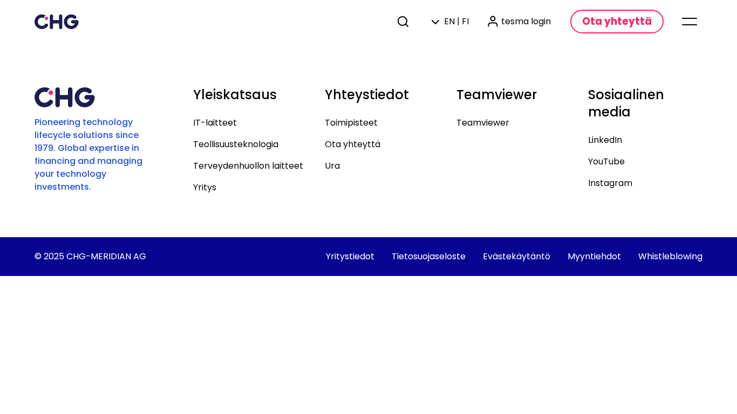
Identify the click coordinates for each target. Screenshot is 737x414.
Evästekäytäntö (516, 256)
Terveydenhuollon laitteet (248, 166)
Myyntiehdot (594, 256)
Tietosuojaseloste (429, 256)
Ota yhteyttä (352, 144)
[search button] (404, 21)
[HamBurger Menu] (689, 21)
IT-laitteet (215, 122)
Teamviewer (482, 122)
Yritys (204, 187)
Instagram (610, 183)
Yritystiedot (350, 256)
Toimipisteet (351, 122)
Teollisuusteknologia (235, 144)
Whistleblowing (670, 256)
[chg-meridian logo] (57, 21)
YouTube (606, 161)
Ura (332, 166)
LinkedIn (605, 140)
